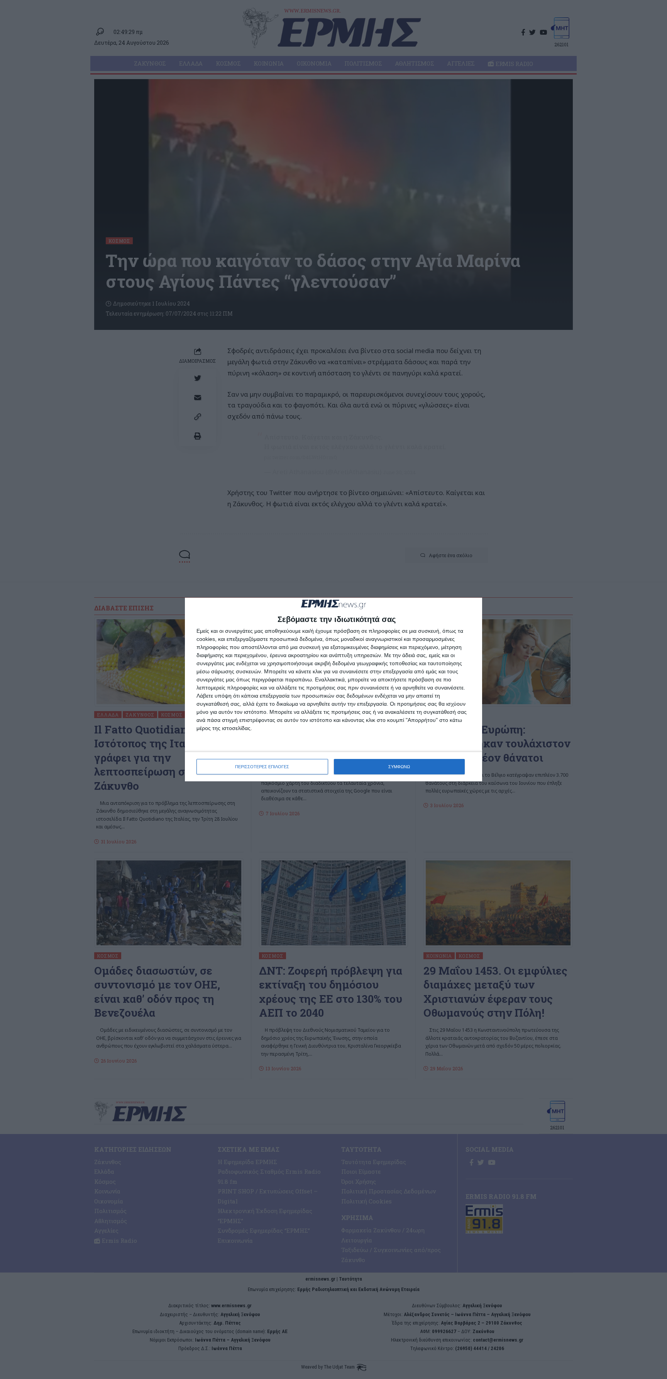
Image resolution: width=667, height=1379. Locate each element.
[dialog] (333, 690)
